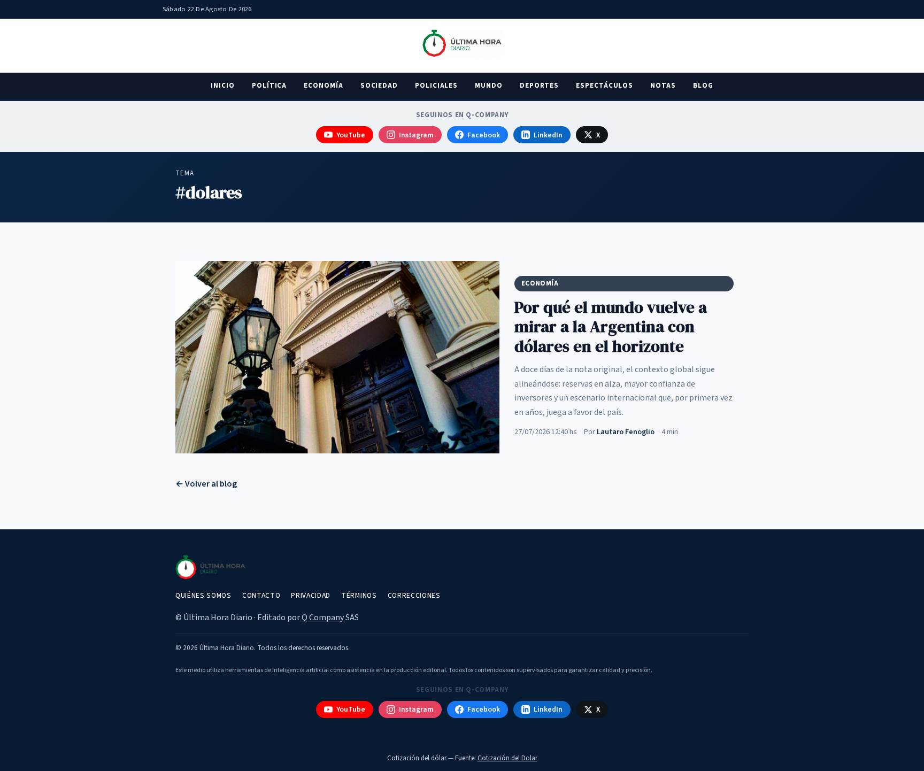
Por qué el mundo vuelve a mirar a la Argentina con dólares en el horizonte (610, 326)
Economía (323, 85)
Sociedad (379, 85)
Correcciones (414, 595)
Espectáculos (604, 85)
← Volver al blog (206, 484)
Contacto (261, 595)
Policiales (436, 85)
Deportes (539, 85)
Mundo (489, 85)
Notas (663, 85)
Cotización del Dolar (507, 758)
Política (269, 85)
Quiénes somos (203, 595)
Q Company (323, 617)
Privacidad (310, 595)
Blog (703, 85)
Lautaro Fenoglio (625, 431)
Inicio (223, 85)
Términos (358, 595)
